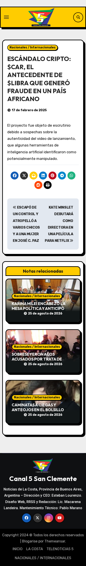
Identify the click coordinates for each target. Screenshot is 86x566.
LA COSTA (34, 549)
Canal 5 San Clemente (43, 478)
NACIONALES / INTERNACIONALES (43, 558)
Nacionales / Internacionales (32, 47)
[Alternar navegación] (6, 17)
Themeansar (55, 541)
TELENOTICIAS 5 (60, 549)
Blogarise (29, 541)
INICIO (17, 549)
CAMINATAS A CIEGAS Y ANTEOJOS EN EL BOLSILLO (38, 407)
